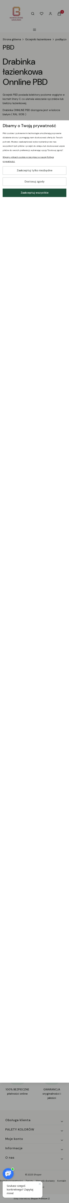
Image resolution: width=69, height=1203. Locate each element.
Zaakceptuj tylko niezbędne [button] (34, 170)
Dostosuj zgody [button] (35, 181)
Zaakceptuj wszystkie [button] (34, 192)
